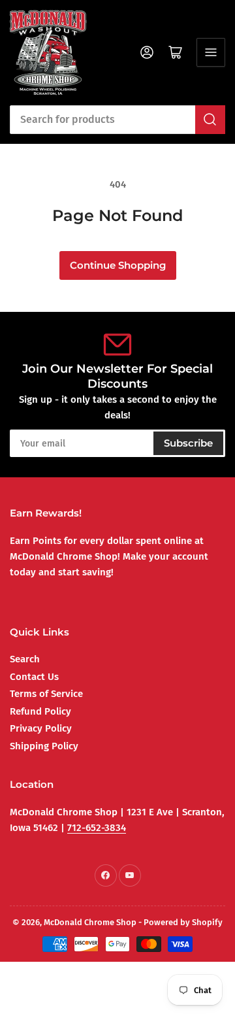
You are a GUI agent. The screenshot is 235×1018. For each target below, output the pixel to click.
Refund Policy (40, 711)
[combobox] (117, 119)
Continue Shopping (118, 265)
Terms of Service (46, 694)
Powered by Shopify (183, 922)
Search (25, 659)
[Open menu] (210, 52)
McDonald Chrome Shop (90, 922)
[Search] (210, 119)
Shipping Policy (44, 746)
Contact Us (34, 677)
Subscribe (188, 443)
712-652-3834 (96, 828)
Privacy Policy (41, 728)
